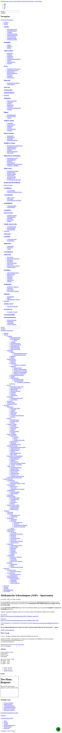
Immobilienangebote (12, 140)
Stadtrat (9, 45)
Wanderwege (10, 280)
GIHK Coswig (11, 466)
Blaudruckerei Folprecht (13, 266)
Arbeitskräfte (10, 323)
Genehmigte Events (12, 33)
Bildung (9, 418)
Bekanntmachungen (12, 29)
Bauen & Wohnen (11, 434)
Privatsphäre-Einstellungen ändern (9, 713)
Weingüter (16, 523)
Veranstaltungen (11, 485)
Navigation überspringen (7, 20)
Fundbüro (9, 54)
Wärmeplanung (11, 162)
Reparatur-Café (11, 178)
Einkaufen (9, 562)
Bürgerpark (10, 260)
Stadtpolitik (10, 350)
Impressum (6, 728)
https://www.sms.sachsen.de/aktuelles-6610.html (45, 623)
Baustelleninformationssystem (14, 145)
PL (4, 8)
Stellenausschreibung (12, 35)
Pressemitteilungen (12, 31)
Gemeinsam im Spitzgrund (14, 179)
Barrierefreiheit (8, 726)
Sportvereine (10, 220)
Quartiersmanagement (12, 171)
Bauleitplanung (11, 137)
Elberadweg (10, 275)
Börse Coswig (10, 197)
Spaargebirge (10, 289)
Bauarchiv (16, 437)
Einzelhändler (10, 296)
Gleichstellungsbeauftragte (14, 59)
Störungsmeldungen (12, 73)
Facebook (7, 646)
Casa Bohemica (11, 190)
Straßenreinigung (11, 148)
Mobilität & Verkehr (12, 446)
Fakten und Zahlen (12, 101)
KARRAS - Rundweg (13, 287)
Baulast (15, 438)
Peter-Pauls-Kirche (12, 263)
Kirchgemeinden (11, 129)
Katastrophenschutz (19, 379)
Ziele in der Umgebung (13, 291)
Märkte (9, 298)
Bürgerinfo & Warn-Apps (13, 69)
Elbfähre (9, 281)
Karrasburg (10, 261)
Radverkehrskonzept (12, 151)
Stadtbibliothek (11, 490)
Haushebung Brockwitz (13, 83)
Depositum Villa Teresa (20, 373)
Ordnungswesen (11, 62)
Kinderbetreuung (11, 115)
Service (9, 385)
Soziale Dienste (11, 124)
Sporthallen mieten (12, 215)
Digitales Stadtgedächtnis (20, 369)
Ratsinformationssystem (20, 355)
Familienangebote (11, 226)
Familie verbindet (11, 174)
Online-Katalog (11, 207)
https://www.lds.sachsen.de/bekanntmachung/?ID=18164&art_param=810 (19, 620)
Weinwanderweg (18, 522)
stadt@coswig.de (8, 670)
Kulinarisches (10, 518)
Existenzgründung (11, 320)
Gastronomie (10, 246)
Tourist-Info (10, 512)
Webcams (9, 109)
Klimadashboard (11, 160)
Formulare (9, 76)
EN (5, 5)
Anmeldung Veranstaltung (23, 382)
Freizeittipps (10, 544)
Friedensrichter (11, 402)
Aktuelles (9, 336)
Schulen (9, 118)
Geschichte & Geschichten (20, 370)
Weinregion (10, 247)
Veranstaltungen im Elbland (14, 200)
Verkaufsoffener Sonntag (13, 299)
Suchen (2, 11)
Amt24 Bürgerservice (12, 70)
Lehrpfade (9, 218)
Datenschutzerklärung (9, 725)
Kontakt (6, 724)
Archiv (15, 340)
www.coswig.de (19, 644)
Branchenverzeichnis (12, 306)
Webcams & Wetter (12, 39)
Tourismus (6, 510)
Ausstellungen (10, 480)
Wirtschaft (6, 568)
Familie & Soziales (12, 424)
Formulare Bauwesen (19, 440)
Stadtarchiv (10, 57)
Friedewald (10, 288)
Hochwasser (10, 396)
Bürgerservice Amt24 (9, 708)
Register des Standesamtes (20, 372)
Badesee (9, 221)
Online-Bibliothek (11, 206)
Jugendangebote (11, 228)
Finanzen (9, 63)
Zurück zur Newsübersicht (7, 630)
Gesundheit (10, 123)
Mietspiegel (10, 139)
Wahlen (9, 48)
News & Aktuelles (8, 703)
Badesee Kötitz (11, 274)
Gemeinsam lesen (11, 177)
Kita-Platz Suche (11, 116)
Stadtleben (6, 405)
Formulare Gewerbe (12, 312)
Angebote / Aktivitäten (13, 165)
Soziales (9, 60)
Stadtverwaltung (11, 359)
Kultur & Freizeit (8, 479)
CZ (5, 7)
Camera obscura (11, 267)
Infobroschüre (10, 77)
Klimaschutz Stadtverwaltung (14, 164)
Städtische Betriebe (12, 404)
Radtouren (9, 277)
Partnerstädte (10, 105)
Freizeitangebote (11, 217)
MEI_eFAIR (10, 153)
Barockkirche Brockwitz (13, 258)
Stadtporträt (10, 407)
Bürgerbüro (10, 53)
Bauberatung (10, 136)
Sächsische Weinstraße (19, 526)
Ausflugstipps (10, 555)
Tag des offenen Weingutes (20, 525)
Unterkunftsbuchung (9, 705)
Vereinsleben (10, 495)
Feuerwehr (10, 401)
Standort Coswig (11, 570)
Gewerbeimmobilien (12, 575)
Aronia (9, 249)
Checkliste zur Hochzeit (20, 365)
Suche (5, 721)
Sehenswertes (10, 531)
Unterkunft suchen (12, 239)
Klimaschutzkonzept (12, 158)
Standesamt (10, 56)
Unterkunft (10, 513)
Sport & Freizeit (11, 496)
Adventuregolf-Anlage (13, 272)
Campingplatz (10, 240)
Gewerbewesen (11, 573)
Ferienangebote (11, 229)
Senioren (9, 127)
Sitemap (6, 722)
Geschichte (10, 102)
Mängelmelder (10, 71)
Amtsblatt (9, 32)
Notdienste (10, 74)
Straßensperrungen (12, 38)
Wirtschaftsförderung (12, 577)
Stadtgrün (9, 161)
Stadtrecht (9, 46)
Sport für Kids (10, 175)
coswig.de (6, 585)
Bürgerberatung (11, 172)
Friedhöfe (9, 130)
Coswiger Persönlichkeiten (14, 108)
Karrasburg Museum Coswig (14, 192)
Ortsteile (9, 103)
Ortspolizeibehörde (18, 381)
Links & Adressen (11, 324)
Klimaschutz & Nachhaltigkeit (15, 456)
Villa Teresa (10, 199)
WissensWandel (18, 368)
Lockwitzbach (10, 84)
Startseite (6, 333)
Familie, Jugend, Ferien (13, 505)
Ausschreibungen (11, 36)
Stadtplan (9, 150)
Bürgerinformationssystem (20, 353)
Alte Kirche (10, 257)
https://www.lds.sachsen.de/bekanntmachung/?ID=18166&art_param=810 (19, 616)
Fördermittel (10, 321)
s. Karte (56, 627)
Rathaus (6, 334)
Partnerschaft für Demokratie (14, 477)
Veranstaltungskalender (10, 707)
